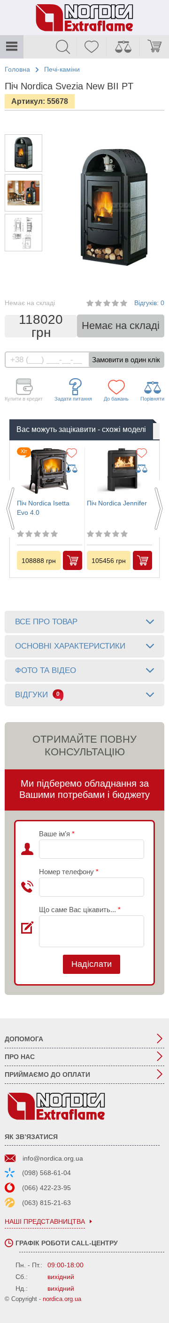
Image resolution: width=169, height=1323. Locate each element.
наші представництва (45, 1221)
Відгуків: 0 (149, 303)
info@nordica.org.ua (53, 1158)
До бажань (116, 399)
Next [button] (158, 508)
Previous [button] (10, 508)
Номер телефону (69, 872)
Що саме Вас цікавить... (80, 910)
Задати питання (73, 399)
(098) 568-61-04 (46, 1173)
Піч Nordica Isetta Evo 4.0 (43, 507)
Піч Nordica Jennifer (117, 503)
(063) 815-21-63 (46, 1202)
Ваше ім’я (57, 834)
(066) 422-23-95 (46, 1187)
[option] (23, 153)
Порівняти (152, 399)
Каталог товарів (11, 46)
